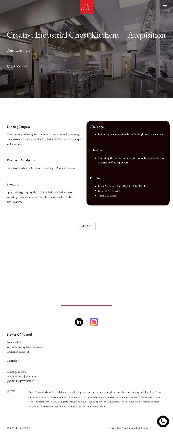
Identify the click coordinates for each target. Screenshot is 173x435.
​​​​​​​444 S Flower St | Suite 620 (21, 376)
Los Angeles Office (17, 372)
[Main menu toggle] (165, 7)
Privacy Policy (23, 428)
